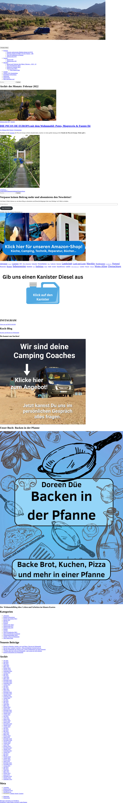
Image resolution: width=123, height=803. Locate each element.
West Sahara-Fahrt (15, 70)
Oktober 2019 (7, 725)
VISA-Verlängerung (75, 266)
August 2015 (6, 766)
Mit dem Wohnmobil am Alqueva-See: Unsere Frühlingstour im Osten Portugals (24, 649)
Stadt (34, 266)
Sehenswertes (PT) (12, 56)
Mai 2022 (5, 702)
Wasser (87, 266)
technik (54, 266)
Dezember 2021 (7, 710)
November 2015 (7, 764)
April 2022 (6, 704)
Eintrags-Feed (7, 789)
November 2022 (7, 693)
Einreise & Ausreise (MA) (13, 67)
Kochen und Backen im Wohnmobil (9, 332)
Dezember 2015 (7, 763)
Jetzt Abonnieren (6, 208)
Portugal (5, 50)
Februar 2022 (6, 707)
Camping (15, 264)
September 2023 (7, 683)
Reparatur (3, 266)
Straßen (45, 266)
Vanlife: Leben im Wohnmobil (11, 636)
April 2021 (6, 717)
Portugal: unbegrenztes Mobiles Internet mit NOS (20, 52)
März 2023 (6, 689)
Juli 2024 (5, 674)
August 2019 (6, 726)
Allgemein (3, 264)
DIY (20, 264)
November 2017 (7, 747)
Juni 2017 (6, 753)
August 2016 (6, 758)
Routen (9, 266)
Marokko (5, 62)
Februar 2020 (6, 720)
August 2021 (6, 714)
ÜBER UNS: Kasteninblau (10, 73)
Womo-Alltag (101, 266)
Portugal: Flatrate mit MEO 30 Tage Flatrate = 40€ (20, 53)
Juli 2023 (5, 686)
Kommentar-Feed (8, 790)
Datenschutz (6, 77)
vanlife (68, 266)
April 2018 (6, 744)
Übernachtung (21, 191)
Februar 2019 (6, 735)
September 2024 (7, 671)
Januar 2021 (6, 719)
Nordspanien (9, 191)
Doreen (11, 130)
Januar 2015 (6, 775)
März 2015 (6, 772)
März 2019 (6, 734)
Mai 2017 (5, 755)
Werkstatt (92, 266)
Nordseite (12, 133)
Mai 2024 (5, 675)
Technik (5, 71)
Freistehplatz (42, 264)
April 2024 (6, 677)
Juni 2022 (6, 701)
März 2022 (6, 705)
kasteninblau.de (9, 43)
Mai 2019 (5, 731)
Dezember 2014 (7, 776)
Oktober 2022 (7, 695)
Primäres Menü (4, 47)
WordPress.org (7, 792)
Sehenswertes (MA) (12, 68)
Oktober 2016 (7, 757)
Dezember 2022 (7, 692)
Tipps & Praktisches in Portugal (15, 55)
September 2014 (7, 779)
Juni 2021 (6, 716)
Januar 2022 (6, 708)
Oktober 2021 (7, 713)
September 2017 (7, 750)
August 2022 (6, 698)
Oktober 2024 (7, 669)
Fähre (49, 264)
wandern (82, 266)
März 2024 (6, 678)
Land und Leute (79, 263)
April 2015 (6, 770)
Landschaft (3, 191)
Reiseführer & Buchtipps (9, 74)
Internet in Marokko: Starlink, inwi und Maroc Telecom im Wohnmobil (22, 646)
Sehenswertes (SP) (12, 61)
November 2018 (7, 740)
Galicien (53, 264)
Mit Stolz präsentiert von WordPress (9, 800)
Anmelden (6, 787)
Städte (49, 266)
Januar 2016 (6, 761)
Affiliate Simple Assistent (16, 793)
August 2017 (6, 752)
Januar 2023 (6, 690)
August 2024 (6, 672)
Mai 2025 (5, 663)
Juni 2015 (6, 767)
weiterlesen (4, 190)
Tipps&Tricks (61, 266)
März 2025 (6, 666)
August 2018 (6, 743)
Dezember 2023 (7, 680)
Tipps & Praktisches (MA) (14, 65)
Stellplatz (15, 191)
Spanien (5, 58)
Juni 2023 (6, 687)
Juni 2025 (6, 662)
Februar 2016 (6, 760)
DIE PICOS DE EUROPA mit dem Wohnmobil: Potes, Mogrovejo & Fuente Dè (45, 125)
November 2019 (7, 723)
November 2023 (7, 681)
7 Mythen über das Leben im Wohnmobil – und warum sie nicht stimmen (22, 651)
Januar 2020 (6, 722)
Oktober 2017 (7, 749)
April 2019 (6, 732)
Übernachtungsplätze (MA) (10, 635)
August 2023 (6, 684)
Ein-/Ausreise (27, 264)
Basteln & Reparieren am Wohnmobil (13, 652)
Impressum (6, 76)
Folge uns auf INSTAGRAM (8, 324)
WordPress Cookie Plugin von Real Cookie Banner (13, 802)
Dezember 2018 (7, 738)
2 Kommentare (18, 130)
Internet (58, 264)
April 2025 (6, 665)
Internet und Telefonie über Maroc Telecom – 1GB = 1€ (21, 64)
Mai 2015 (5, 769)
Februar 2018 (6, 746)
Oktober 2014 (7, 778)
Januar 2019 (6, 737)
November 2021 (7, 711)
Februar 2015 (6, 773)
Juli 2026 (5, 660)
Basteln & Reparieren (9, 617)
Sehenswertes (19, 266)
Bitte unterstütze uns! (8, 79)
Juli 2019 (5, 728)
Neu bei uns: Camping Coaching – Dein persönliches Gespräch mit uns (22, 648)
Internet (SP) (10, 59)
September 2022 (7, 696)
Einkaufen (34, 264)
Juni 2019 (6, 729)
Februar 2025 (6, 668)
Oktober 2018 (7, 741)
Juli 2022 (5, 699)
